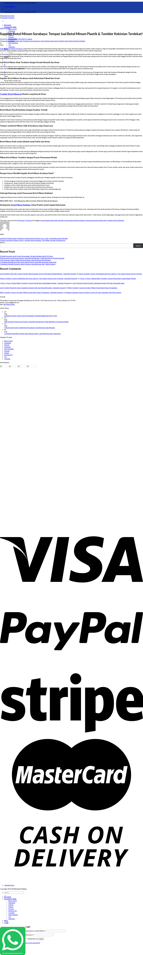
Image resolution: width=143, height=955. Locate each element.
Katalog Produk (10, 27)
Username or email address (35, 931)
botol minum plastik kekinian (74, 220)
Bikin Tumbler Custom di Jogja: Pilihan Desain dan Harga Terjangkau (92, 288)
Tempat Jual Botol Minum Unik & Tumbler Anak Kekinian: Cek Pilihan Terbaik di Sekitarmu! (33, 240)
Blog (6, 921)
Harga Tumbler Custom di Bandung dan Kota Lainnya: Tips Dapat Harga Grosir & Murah (110, 274)
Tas (9, 45)
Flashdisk (11, 31)
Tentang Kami (9, 6)
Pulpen (6, 353)
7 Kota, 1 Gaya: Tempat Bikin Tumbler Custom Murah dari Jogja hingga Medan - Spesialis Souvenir (35, 283)
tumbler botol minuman (115, 220)
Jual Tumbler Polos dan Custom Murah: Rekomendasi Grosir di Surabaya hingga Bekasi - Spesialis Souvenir (38, 274)
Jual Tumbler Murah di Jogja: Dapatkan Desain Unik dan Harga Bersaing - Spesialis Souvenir (33, 288)
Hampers (11, 47)
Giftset (6, 345)
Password (29, 935)
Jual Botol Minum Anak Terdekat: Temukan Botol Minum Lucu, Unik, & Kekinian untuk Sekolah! (34, 238)
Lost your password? (32, 943)
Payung (11, 37)
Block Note (12, 29)
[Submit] (5, 895)
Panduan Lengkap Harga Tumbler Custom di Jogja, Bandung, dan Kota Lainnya (93, 292)
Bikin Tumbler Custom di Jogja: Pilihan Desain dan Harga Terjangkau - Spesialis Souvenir (31, 292)
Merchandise (13, 43)
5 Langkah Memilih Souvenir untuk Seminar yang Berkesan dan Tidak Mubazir (28, 264)
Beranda (7, 25)
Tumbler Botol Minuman (11, 94)
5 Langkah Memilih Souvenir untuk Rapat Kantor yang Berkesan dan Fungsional (28, 262)
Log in (41, 939)
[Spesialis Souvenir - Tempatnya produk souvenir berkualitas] (7, 17)
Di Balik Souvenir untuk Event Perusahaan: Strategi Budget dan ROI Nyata (26, 256)
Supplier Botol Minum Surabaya (11, 49)
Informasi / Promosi (5, 28)
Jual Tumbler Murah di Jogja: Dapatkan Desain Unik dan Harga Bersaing (98, 283)
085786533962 (9, 304)
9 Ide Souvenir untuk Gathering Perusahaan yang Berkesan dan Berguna (25, 260)
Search (2, 242)
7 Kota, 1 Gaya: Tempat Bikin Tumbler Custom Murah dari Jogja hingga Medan (108, 278)
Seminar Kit (8, 355)
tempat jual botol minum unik (96, 220)
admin (30, 39)
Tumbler (7, 359)
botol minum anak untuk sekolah (52, 220)
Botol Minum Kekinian (20, 205)
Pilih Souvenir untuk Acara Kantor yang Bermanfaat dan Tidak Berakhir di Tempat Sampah (32, 258)
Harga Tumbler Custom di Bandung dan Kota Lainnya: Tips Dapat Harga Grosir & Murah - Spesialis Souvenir (38, 278)
